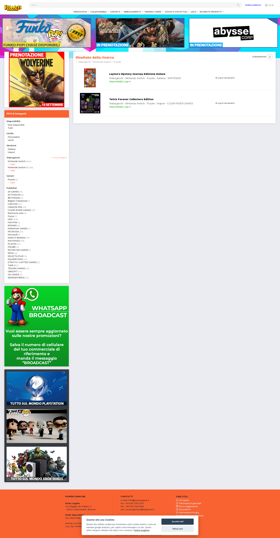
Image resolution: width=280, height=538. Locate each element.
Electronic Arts (15, 213)
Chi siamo (183, 500)
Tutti (10, 128)
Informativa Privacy (188, 512)
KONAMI (12, 225)
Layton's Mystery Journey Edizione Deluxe (137, 74)
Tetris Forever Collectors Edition (131, 99)
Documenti (184, 509)
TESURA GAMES (16, 268)
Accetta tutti (177, 521)
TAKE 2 (11, 265)
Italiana (11, 149)
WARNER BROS (16, 277)
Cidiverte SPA (15, 207)
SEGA (11, 253)
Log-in (270, 5)
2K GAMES (13, 191)
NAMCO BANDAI (17, 237)
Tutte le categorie (59, 158)
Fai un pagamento (188, 506)
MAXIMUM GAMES (17, 228)
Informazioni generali (189, 503)
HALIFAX (12, 222)
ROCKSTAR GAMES (18, 250)
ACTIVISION (14, 194)
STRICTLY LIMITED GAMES (22, 262)
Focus (11, 216)
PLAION (12, 244)
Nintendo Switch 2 (18, 167)
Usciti (11, 140)
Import (11, 152)
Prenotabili (14, 137)
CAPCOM (13, 204)
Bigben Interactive (17, 201)
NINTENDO (14, 240)
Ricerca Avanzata (253, 5)
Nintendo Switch (17, 161)
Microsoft (13, 234)
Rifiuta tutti (178, 529)
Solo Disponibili (16, 125)
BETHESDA (14, 198)
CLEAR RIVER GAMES (19, 210)
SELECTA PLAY (16, 256)
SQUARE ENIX (15, 259)
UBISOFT (13, 271)
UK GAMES (13, 274)
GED (10, 219)
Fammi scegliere (141, 530)
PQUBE (12, 247)
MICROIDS (13, 231)
